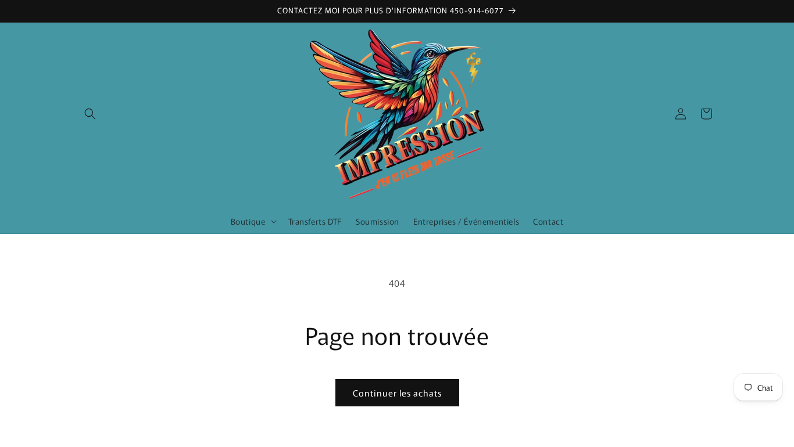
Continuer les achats (397, 393)
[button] (90, 114)
